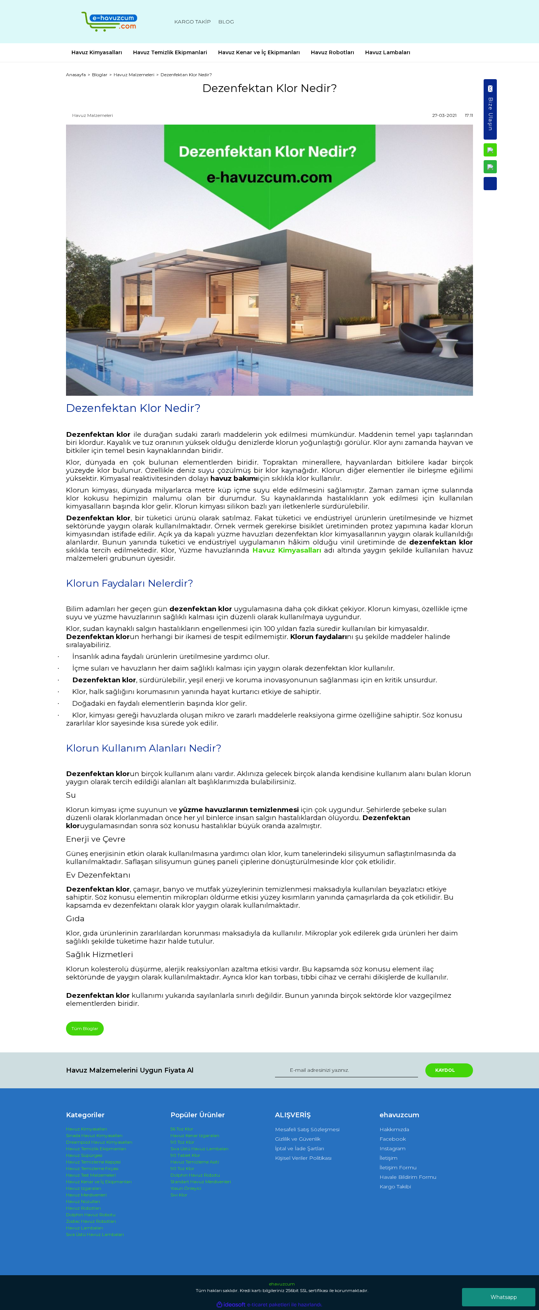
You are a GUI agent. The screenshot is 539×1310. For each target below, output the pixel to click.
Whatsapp (504, 1297)
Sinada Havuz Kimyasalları (94, 1135)
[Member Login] (426, 22)
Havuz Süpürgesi (84, 1155)
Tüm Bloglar (85, 1028)
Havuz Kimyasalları (86, 1129)
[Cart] (464, 22)
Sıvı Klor (178, 1195)
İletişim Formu (398, 1167)
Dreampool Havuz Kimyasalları (99, 1142)
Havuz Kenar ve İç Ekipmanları (99, 1181)
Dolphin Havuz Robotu (90, 1214)
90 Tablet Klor (185, 1155)
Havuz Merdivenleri (86, 1195)
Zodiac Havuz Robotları (91, 1221)
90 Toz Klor (182, 1142)
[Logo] (113, 21)
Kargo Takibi (395, 1186)
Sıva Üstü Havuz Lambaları (95, 1234)
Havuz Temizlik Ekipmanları (96, 1148)
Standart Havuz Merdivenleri (200, 1181)
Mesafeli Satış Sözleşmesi (307, 1129)
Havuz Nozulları (83, 1201)
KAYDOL (445, 1070)
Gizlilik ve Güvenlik (297, 1139)
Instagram (393, 1148)
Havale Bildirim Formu (408, 1177)
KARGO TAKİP (192, 21)
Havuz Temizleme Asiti (194, 1162)
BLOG (226, 21)
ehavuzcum (282, 1284)
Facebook (393, 1139)
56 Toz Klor (181, 1129)
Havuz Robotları (83, 1208)
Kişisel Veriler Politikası (303, 1158)
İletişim (388, 1158)
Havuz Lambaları (84, 1227)
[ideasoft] (231, 1304)
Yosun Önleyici (185, 1188)
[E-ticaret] (268, 1305)
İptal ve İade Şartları (299, 1148)
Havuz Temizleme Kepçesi (93, 1162)
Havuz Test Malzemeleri (91, 1175)
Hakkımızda (394, 1129)
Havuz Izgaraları (83, 1188)
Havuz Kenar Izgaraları (194, 1135)
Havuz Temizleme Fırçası (92, 1168)
